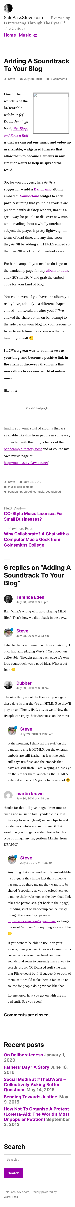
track (64, 270)
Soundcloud (29, 196)
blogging (29, 491)
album (51, 270)
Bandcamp (42, 189)
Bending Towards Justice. (31, 1096)
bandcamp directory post (23, 449)
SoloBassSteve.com (23, 17)
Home (10, 35)
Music (25, 35)
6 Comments (58, 79)
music (12, 486)
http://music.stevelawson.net (26, 462)
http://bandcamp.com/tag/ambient (32, 921)
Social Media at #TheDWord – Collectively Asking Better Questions (35, 1084)
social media (25, 486)
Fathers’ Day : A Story (26, 1067)
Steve (12, 79)
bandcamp (15, 491)
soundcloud (53, 491)
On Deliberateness (23, 1054)
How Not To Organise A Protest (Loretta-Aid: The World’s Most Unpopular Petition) (36, 1114)
